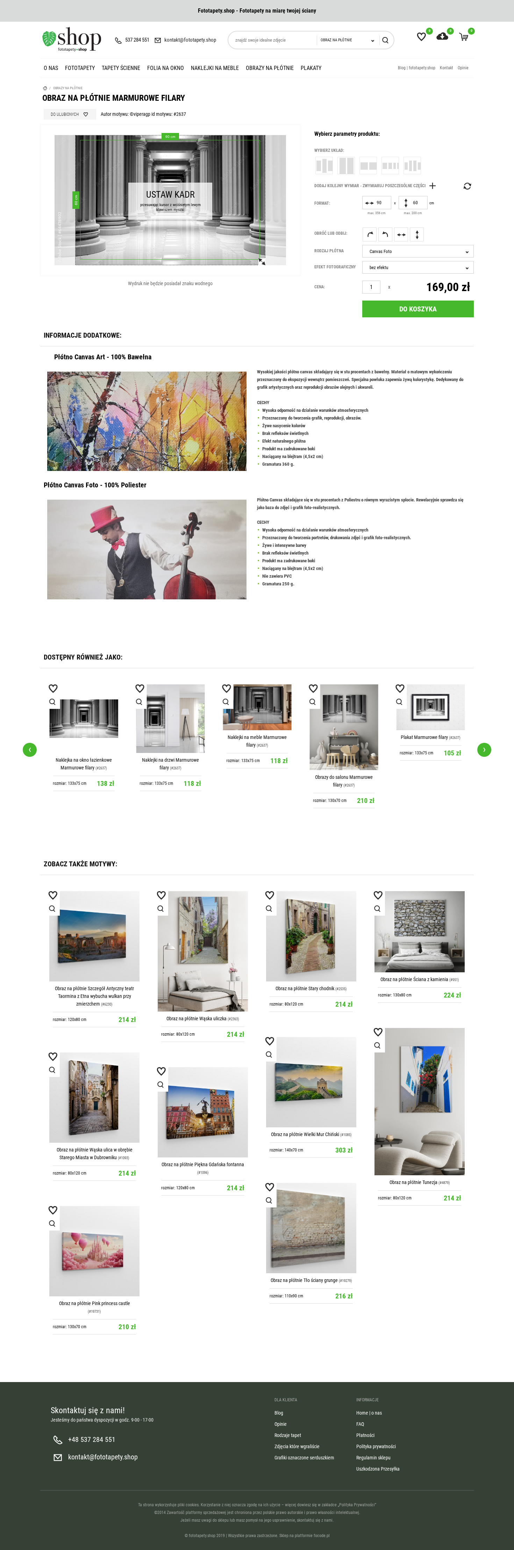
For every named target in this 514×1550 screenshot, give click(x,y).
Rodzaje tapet (287, 1435)
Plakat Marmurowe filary (424, 737)
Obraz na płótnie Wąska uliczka (196, 1018)
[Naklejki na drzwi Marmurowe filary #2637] (170, 718)
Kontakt (446, 67)
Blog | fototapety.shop (416, 67)
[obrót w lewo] (385, 234)
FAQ (360, 1424)
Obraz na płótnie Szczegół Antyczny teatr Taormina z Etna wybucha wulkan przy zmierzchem (94, 996)
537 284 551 (137, 40)
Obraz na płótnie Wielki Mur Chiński (305, 1134)
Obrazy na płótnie (270, 68)
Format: (322, 203)
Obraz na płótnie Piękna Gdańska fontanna (203, 1164)
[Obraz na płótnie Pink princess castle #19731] (94, 1251)
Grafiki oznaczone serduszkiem (304, 1457)
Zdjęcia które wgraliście (297, 1446)
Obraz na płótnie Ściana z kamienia (414, 979)
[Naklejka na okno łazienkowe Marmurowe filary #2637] (83, 718)
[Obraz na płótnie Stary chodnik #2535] (311, 936)
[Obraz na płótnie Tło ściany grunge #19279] (311, 1228)
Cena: (319, 286)
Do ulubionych (65, 114)
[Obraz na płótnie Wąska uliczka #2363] (203, 951)
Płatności (365, 1435)
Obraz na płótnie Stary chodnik (305, 988)
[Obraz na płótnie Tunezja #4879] (419, 1101)
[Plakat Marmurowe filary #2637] (430, 707)
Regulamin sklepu (373, 1457)
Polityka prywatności (376, 1446)
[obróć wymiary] (467, 186)
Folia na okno (165, 68)
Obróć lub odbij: (330, 233)
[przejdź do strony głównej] (71, 39)
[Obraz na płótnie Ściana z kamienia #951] (419, 931)
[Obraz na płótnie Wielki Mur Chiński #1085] (311, 1082)
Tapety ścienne (121, 68)
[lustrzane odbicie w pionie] (417, 234)
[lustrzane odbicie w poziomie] (401, 234)
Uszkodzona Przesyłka (378, 1469)
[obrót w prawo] (370, 234)
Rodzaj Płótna (329, 250)
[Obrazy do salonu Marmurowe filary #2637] (343, 727)
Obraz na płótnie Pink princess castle (94, 1303)
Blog (278, 1413)
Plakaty (311, 68)
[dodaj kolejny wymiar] (377, 185)
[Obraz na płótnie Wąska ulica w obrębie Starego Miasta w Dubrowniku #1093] (94, 1097)
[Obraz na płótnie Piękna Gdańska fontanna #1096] (203, 1112)
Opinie (463, 67)
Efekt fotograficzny (335, 267)
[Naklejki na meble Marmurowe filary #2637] (257, 707)
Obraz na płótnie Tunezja (413, 1182)
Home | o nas (369, 1413)
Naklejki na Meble (215, 68)
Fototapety (80, 68)
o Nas (51, 68)
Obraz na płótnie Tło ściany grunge (304, 1280)
